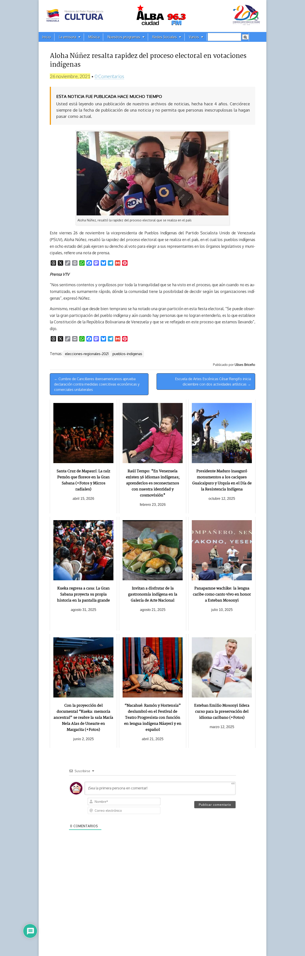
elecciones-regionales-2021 (87, 354)
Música (94, 37)
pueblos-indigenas (127, 354)
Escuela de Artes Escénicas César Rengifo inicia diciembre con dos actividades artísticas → (213, 381)
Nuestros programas (123, 37)
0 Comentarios (109, 76)
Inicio (46, 37)
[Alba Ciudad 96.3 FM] (152, 16)
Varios (194, 37)
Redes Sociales (164, 37)
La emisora (67, 37)
